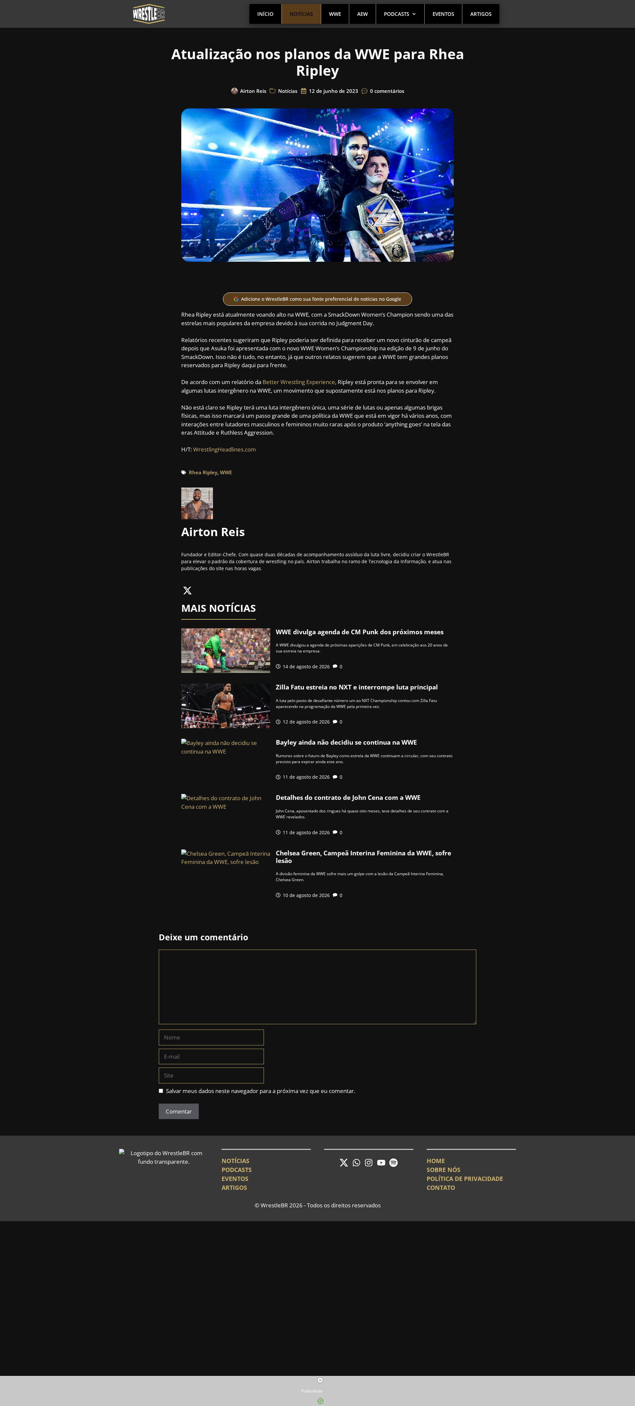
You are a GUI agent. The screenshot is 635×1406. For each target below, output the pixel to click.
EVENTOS (235, 1179)
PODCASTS (237, 1170)
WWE (335, 14)
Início (265, 14)
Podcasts (396, 14)
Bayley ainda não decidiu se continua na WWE (346, 742)
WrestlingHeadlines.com (224, 449)
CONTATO (441, 1187)
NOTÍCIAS (235, 1161)
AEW (362, 14)
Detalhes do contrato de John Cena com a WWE (348, 797)
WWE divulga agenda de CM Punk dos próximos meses (360, 632)
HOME (436, 1161)
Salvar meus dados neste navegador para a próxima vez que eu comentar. (260, 1091)
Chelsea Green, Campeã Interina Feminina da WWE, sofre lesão (363, 857)
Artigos (480, 14)
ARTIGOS (234, 1187)
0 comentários (387, 91)
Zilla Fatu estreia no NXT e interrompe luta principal (357, 687)
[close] (320, 1380)
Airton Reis (253, 91)
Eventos (443, 14)
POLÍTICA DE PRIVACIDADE (465, 1179)
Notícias (301, 14)
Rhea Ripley (203, 472)
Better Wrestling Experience (299, 382)
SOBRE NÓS (443, 1170)
